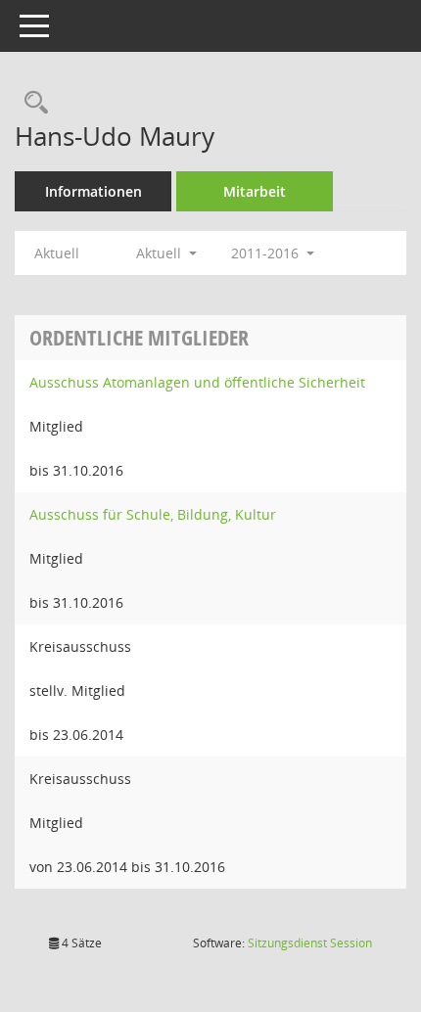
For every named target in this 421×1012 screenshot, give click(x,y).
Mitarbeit (254, 191)
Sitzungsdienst (310, 943)
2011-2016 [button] (267, 253)
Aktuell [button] (160, 253)
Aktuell (56, 253)
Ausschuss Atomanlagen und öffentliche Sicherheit (197, 382)
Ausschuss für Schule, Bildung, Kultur (152, 514)
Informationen (93, 191)
